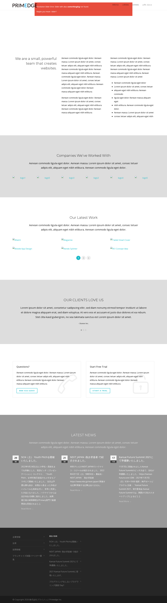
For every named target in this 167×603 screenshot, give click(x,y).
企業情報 (125, 5)
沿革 (15, 543)
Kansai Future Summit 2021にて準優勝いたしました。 (136, 458)
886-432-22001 (27, 391)
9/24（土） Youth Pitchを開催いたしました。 (38, 458)
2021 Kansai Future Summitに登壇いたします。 (63, 573)
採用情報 (135, 5)
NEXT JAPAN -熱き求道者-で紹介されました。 (87, 458)
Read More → (27, 508)
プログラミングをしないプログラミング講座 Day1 (64, 583)
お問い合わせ (147, 5)
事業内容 (115, 5)
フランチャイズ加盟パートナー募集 (27, 557)
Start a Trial (100, 391)
